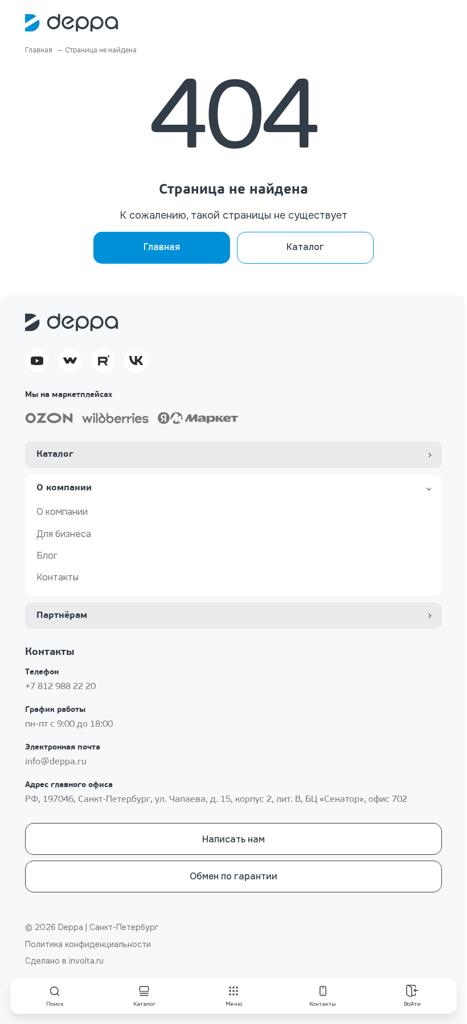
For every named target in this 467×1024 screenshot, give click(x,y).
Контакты (57, 577)
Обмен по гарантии (233, 876)
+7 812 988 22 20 (60, 686)
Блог (47, 556)
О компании (62, 512)
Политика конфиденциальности (88, 944)
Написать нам (233, 839)
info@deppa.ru (56, 762)
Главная (162, 247)
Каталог (305, 247)
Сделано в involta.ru (64, 961)
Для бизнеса (63, 534)
